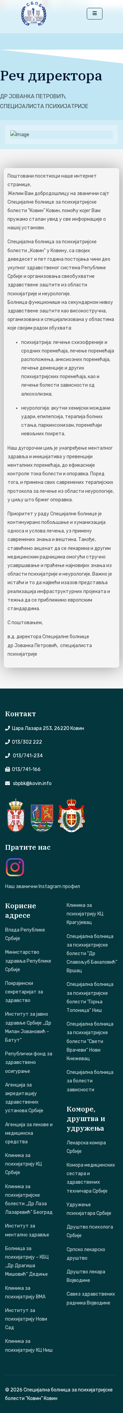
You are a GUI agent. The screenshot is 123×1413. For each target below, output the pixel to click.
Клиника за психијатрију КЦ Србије (23, 1164)
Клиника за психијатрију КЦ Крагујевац (85, 913)
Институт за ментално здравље (27, 1230)
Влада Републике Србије (25, 934)
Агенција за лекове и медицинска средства (29, 1133)
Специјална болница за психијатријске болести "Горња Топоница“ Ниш (90, 997)
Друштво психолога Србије (90, 1231)
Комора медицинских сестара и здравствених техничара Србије (91, 1178)
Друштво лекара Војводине (86, 1276)
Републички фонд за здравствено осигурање (28, 1062)
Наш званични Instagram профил (42, 886)
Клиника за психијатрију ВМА (25, 1292)
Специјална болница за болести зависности (90, 1080)
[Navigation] (94, 14)
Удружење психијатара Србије (89, 1209)
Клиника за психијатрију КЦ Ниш (29, 1345)
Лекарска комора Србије (86, 1147)
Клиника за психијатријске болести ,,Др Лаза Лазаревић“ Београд (29, 1200)
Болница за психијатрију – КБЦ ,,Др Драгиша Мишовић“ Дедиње (27, 1261)
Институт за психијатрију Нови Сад (26, 1319)
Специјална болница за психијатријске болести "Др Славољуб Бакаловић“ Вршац (92, 954)
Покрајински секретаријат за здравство (24, 991)
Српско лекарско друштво (86, 1254)
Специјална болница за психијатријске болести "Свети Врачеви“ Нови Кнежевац (90, 1041)
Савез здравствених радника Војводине (91, 1298)
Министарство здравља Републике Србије (28, 960)
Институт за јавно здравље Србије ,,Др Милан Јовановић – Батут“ (28, 1027)
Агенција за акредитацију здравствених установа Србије (24, 1098)
